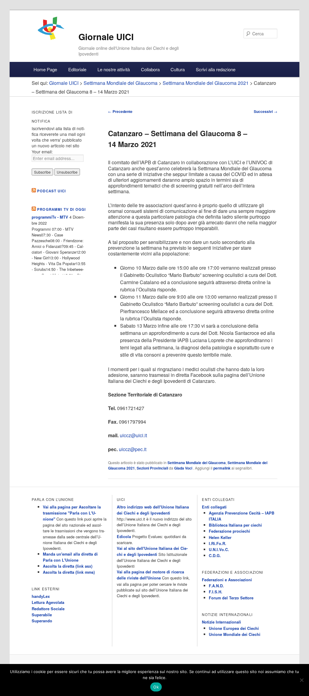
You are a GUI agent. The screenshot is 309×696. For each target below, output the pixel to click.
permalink (222, 468)
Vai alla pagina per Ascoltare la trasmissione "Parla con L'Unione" (72, 513)
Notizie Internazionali (221, 622)
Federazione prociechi (229, 531)
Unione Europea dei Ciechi (234, 628)
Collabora (150, 69)
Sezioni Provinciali (152, 468)
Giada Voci (183, 468)
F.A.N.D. (216, 586)
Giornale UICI (106, 36)
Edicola (124, 536)
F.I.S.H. (215, 592)
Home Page (45, 69)
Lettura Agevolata (48, 602)
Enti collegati (214, 507)
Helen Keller (220, 537)
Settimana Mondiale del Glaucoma (196, 462)
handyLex (41, 596)
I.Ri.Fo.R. (217, 543)
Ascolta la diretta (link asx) (67, 566)
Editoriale (77, 69)
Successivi (265, 111)
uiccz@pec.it (132, 449)
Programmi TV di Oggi (61, 209)
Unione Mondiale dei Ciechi (234, 634)
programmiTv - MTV (50, 217)
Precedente (120, 111)
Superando (42, 621)
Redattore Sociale (48, 608)
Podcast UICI (51, 191)
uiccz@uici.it (133, 435)
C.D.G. (215, 555)
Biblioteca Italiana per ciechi (235, 525)
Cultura (177, 69)
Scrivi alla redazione (215, 69)
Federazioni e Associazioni (227, 579)
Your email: (42, 152)
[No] (301, 680)
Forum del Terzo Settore (231, 598)
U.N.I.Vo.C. (219, 549)
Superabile (42, 614)
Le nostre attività (113, 69)
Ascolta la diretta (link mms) (69, 572)
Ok (156, 687)
